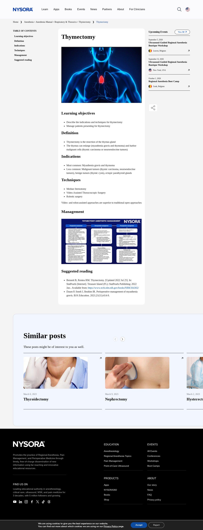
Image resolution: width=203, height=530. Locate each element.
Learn (45, 9)
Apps (56, 9)
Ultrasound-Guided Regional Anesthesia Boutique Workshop (168, 44)
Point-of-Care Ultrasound (116, 466)
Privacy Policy (111, 526)
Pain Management (113, 461)
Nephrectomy (116, 399)
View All (181, 32)
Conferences (153, 456)
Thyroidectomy (36, 399)
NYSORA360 (110, 490)
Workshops (153, 461)
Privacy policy (154, 499)
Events (81, 9)
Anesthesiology (111, 451)
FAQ (149, 494)
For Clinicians (137, 9)
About (120, 9)
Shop (106, 499)
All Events (152, 451)
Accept (138, 525)
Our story (152, 485)
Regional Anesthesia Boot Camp (164, 81)
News (93, 9)
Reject (156, 525)
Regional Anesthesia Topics (117, 456)
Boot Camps (153, 466)
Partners (107, 9)
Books (68, 9)
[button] (122, 339)
